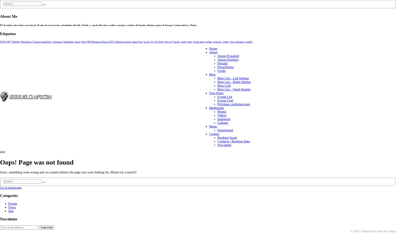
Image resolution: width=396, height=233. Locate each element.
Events (12, 203)
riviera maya (199, 41)
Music (213, 126)
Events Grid (225, 100)
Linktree (222, 123)
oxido (183, 41)
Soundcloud (225, 130)
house (78, 41)
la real (146, 41)
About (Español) (228, 56)
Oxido (221, 71)
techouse (217, 41)
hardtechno (68, 41)
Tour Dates (216, 93)
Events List (224, 97)
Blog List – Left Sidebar (233, 78)
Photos (221, 111)
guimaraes (57, 41)
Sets (11, 211)
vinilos (225, 41)
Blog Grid (224, 85)
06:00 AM (5, 41)
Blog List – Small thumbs (234, 89)
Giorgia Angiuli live (42, 41)
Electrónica (26, 41)
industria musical (122, 41)
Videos (221, 115)
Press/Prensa (225, 67)
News (12, 207)
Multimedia (216, 108)
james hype (137, 41)
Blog (212, 74)
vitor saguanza (237, 41)
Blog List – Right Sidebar (234, 82)
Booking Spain (227, 137)
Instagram (223, 119)
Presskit (222, 63)
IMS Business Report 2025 (100, 41)
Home (213, 48)
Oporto (176, 41)
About (213, 52)
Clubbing (15, 41)
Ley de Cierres (157, 41)
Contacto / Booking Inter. (233, 141)
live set (168, 41)
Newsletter (224, 145)
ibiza (83, 41)
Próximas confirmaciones (233, 104)
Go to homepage (11, 187)
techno (209, 41)
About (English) (227, 59)
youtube (248, 41)
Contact (214, 134)
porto (189, 41)
